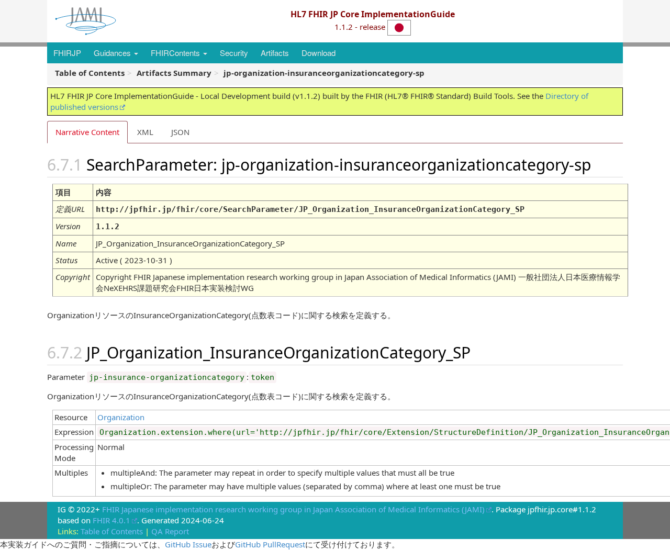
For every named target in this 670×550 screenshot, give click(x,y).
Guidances (113, 52)
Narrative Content (87, 132)
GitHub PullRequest (270, 544)
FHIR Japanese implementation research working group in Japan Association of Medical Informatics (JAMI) (293, 509)
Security (234, 52)
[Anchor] (603, 164)
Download (319, 52)
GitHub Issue (188, 544)
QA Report (170, 531)
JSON (180, 132)
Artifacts (275, 52)
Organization (120, 417)
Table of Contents (112, 531)
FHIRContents (176, 52)
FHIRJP (67, 52)
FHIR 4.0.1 (111, 520)
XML (145, 132)
